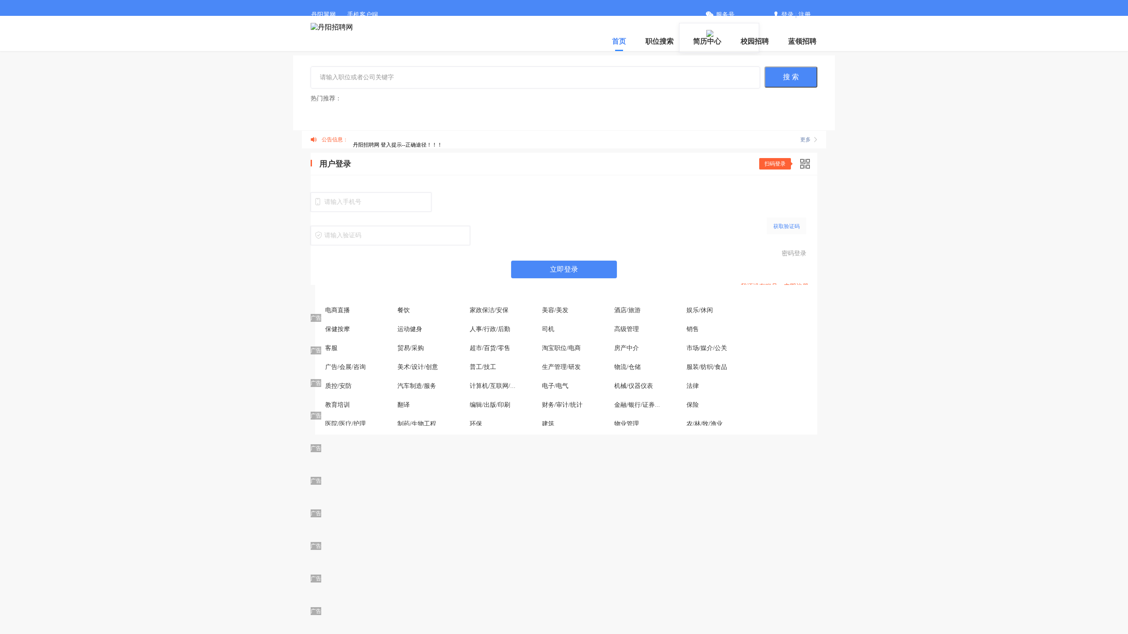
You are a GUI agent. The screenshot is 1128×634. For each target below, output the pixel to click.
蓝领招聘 (802, 41)
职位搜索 (660, 41)
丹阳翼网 (323, 14)
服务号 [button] (725, 14)
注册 (804, 14)
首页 (619, 41)
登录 (787, 14)
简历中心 (707, 41)
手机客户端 (362, 14)
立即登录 (564, 269)
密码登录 (794, 253)
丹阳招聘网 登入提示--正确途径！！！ (397, 145)
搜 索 (791, 77)
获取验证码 (786, 226)
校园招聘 (755, 41)
